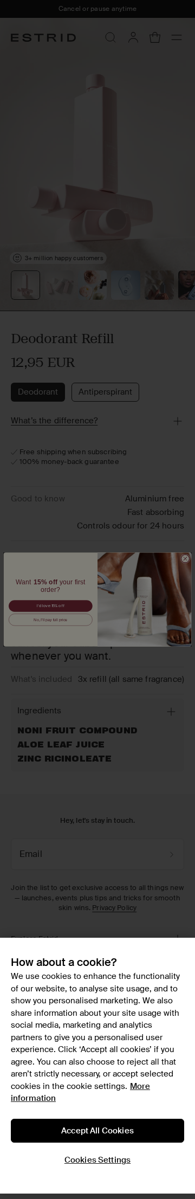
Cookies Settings (97, 1160)
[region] (97, 1066)
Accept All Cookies (97, 1130)
